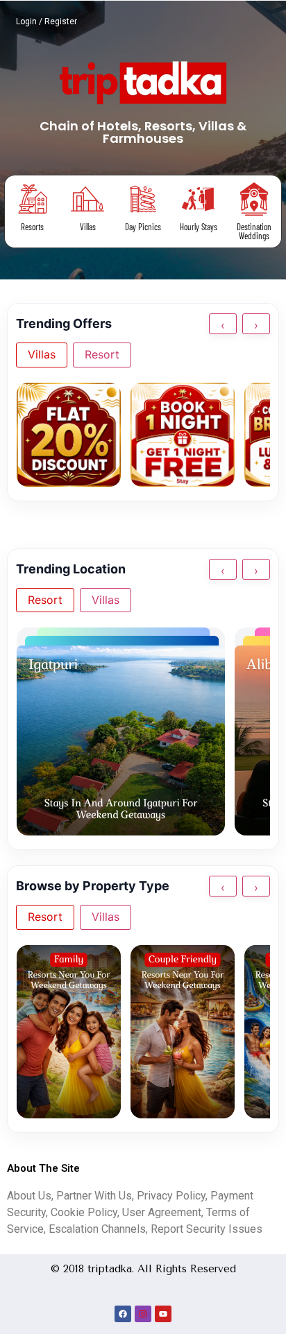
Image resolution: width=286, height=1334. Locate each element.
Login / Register (46, 21)
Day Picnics (143, 226)
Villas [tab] (42, 354)
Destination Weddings (254, 231)
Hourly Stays (198, 226)
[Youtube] (163, 1314)
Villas (88, 226)
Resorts (32, 226)
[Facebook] (123, 1314)
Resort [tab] (102, 354)
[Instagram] (143, 1314)
